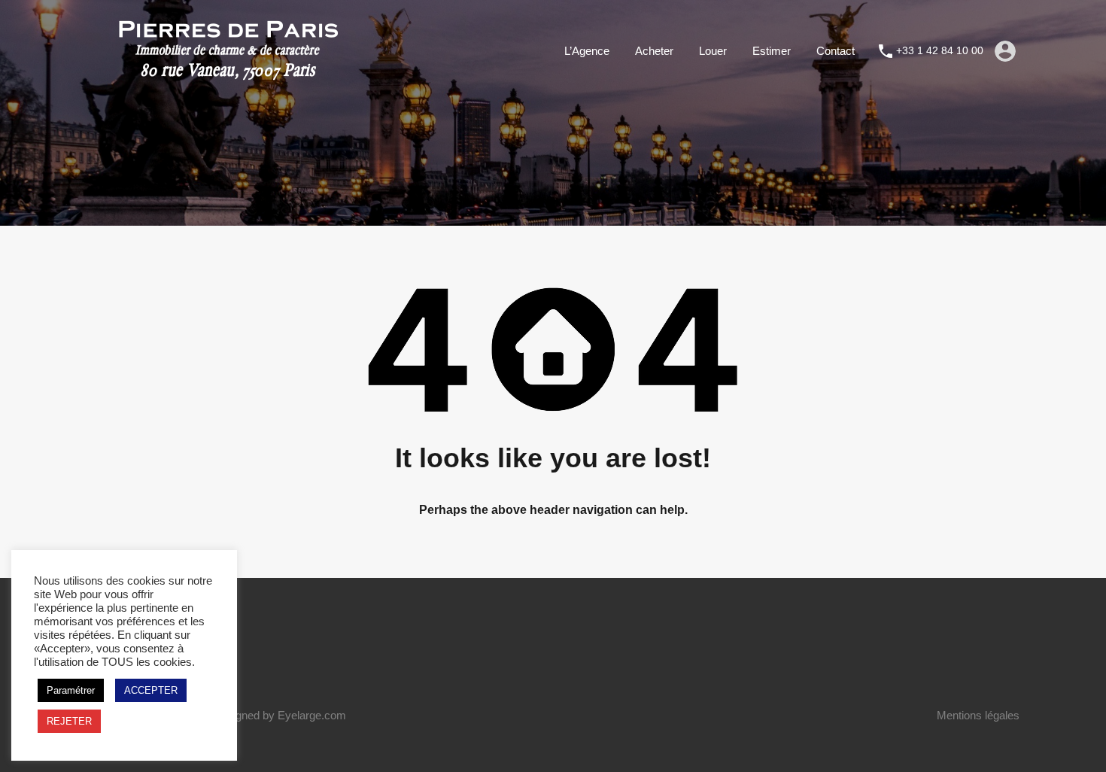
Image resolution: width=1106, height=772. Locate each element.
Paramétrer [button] (71, 690)
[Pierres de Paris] (228, 79)
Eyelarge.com (312, 715)
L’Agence (586, 50)
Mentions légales (978, 715)
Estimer (771, 50)
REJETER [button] (69, 721)
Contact (835, 50)
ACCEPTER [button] (151, 690)
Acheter (654, 50)
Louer (713, 50)
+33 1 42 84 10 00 (939, 50)
